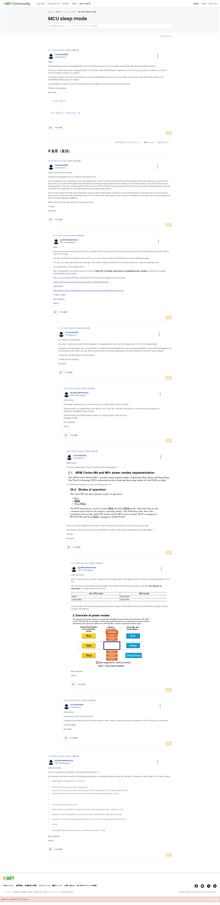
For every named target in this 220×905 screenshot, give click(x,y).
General (62, 101)
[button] (157, 56)
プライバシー (7, 892)
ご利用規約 (16, 892)
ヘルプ (204, 4)
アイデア (65, 4)
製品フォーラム (62, 11)
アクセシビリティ (53, 892)
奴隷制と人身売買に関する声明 (37, 892)
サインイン (213, 4)
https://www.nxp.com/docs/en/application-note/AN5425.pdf (80, 282)
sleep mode (71, 113)
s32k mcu (59, 113)
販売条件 (24, 892)
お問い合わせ (69, 885)
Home (50, 11)
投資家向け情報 (31, 885)
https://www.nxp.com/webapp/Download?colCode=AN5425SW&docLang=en (88, 290)
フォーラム (40, 4)
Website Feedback (67, 892)
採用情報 (19, 885)
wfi (79, 113)
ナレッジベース (53, 4)
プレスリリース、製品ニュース (50, 885)
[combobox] (121, 26)
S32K (73, 11)
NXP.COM (84, 4)
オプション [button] (165, 36)
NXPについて (8, 885)
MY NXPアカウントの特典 (87, 885)
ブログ (74, 4)
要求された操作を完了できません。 (16, 899)
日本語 (196, 4)
